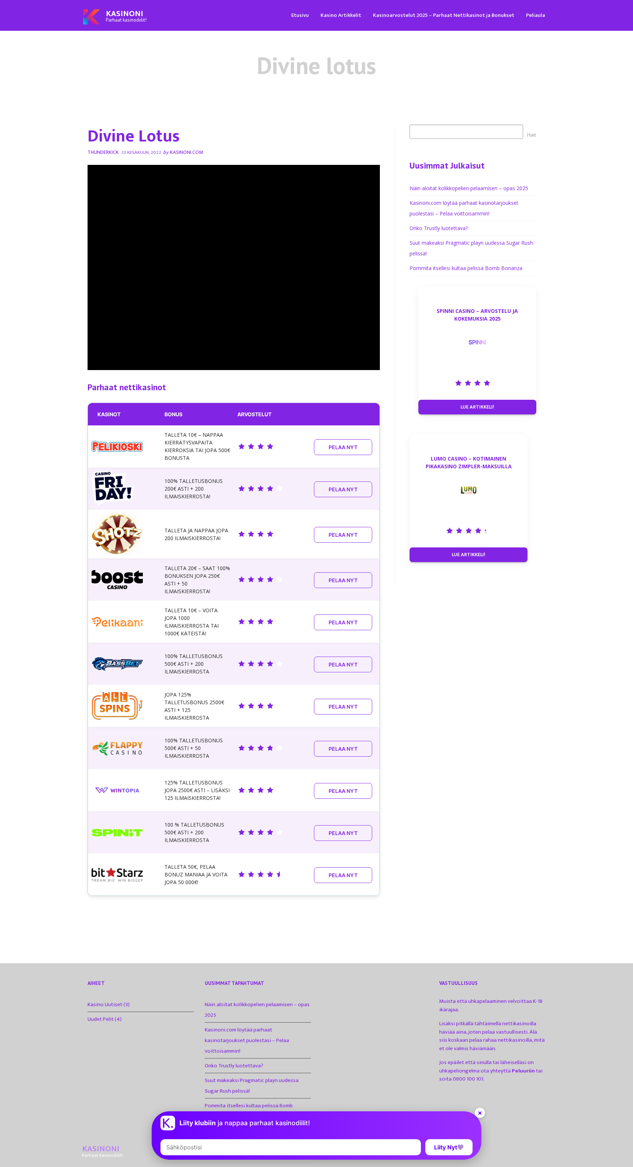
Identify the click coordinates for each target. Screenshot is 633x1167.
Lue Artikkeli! (477, 407)
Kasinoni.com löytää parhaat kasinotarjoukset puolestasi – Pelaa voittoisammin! (247, 1040)
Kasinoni (124, 14)
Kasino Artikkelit (341, 15)
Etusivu (300, 15)
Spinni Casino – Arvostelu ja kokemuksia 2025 (477, 314)
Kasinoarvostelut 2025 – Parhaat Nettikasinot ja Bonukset (443, 15)
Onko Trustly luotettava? (439, 228)
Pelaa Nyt (343, 447)
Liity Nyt (445, 1147)
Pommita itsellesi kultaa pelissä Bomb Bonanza (466, 268)
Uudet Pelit (101, 1019)
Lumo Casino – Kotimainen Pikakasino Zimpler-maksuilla (469, 462)
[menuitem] (300, 15)
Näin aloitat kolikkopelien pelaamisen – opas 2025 (469, 188)
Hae (531, 134)
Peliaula (535, 15)
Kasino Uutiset (105, 1004)
